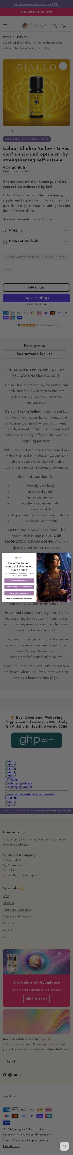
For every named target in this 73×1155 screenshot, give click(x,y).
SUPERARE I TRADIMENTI (19, 593)
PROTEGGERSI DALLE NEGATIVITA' (19, 587)
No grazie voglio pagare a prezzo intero (19, 598)
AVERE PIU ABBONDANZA (19, 580)
